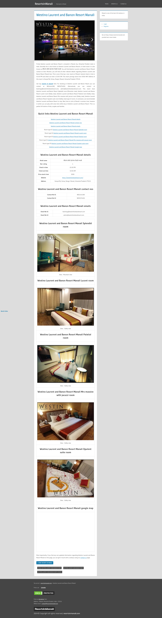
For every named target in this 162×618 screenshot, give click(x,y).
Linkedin (43, 587)
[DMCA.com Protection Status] (44, 595)
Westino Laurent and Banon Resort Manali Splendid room (70, 130)
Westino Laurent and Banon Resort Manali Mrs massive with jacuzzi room (70, 140)
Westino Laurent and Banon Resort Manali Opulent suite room (69, 143)
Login (105, 24)
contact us (83, 557)
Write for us (114, 4)
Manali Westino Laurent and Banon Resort (49, 568)
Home (106, 4)
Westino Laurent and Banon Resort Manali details (65, 119)
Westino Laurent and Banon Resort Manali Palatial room (70, 136)
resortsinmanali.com (46, 583)
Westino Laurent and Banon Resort (73, 568)
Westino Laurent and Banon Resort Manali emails (65, 126)
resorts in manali (47, 84)
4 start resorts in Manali (44, 563)
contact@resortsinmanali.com (50, 603)
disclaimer (41, 599)
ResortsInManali (44, 3)
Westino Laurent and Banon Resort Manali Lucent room (69, 133)
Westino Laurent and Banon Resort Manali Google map (65, 147)
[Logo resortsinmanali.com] (44, 611)
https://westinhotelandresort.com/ (72, 178)
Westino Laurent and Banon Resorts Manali (50, 572)
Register (106, 26)
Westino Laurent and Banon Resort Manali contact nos (65, 123)
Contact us (123, 4)
